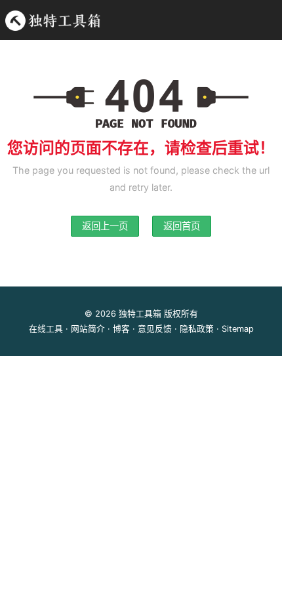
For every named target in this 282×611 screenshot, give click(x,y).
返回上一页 (105, 225)
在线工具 (46, 329)
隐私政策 (197, 329)
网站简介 (88, 329)
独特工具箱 (140, 314)
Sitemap (238, 329)
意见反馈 (155, 329)
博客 (121, 329)
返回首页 (181, 225)
